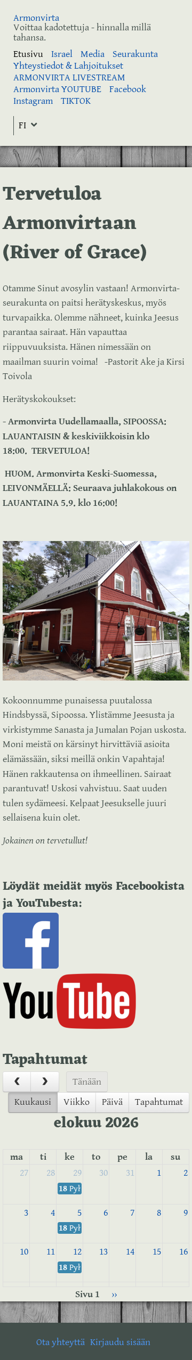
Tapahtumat (159, 1102)
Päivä (112, 1102)
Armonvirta (36, 17)
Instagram (33, 100)
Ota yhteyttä (60, 1342)
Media (93, 54)
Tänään (87, 1081)
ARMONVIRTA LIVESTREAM (69, 77)
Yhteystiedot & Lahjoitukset (68, 65)
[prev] (17, 1081)
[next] (44, 1081)
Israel (62, 54)
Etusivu (28, 54)
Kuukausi (32, 1102)
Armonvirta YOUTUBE (57, 89)
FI (22, 125)
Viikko (76, 1102)
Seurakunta (135, 54)
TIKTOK (76, 100)
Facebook (127, 89)
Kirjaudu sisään (120, 1342)
